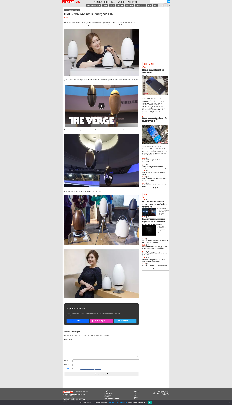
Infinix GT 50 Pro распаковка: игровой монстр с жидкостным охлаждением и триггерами (154, 179)
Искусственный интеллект (93, 5)
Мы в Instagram (100, 321)
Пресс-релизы (132, 2)
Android (112, 5)
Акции (135, 394)
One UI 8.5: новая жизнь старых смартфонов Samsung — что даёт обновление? (153, 167)
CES (66, 10)
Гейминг (105, 5)
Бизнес (149, 5)
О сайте (106, 391)
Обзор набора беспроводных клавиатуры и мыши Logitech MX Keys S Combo (153, 161)
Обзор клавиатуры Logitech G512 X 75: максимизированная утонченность (152, 173)
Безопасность (129, 5)
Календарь (121, 2)
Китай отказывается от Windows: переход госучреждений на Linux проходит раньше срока (155, 266)
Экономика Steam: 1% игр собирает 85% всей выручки (154, 260)
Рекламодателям (108, 393)
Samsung (71, 10)
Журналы (136, 397)
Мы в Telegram (123, 321)
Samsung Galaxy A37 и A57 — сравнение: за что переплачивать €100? (155, 186)
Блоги (135, 395)
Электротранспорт (140, 5)
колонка (77, 10)
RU (165, 5)
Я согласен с (86, 369)
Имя (66, 360)
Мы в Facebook (76, 321)
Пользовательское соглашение (111, 398)
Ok (150, 402)
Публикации (98, 2)
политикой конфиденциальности (90, 369)
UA (162, 5)
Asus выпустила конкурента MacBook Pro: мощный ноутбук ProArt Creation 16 (153, 247)
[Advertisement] (155, 23)
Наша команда (107, 395)
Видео (113, 2)
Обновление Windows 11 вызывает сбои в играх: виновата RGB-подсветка (155, 241)
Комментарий (68, 339)
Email (66, 365)
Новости (106, 2)
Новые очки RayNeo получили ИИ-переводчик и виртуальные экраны (154, 254)
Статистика (107, 397)
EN (169, 5)
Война (155, 5)
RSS (134, 399)
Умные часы (120, 5)
